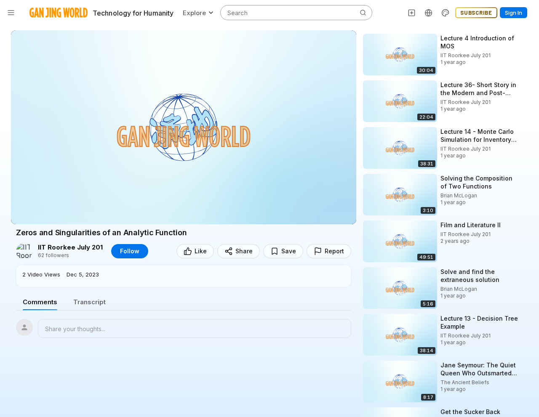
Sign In (513, 12)
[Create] (412, 12)
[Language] (429, 12)
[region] (183, 127)
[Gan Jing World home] (58, 13)
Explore (194, 13)
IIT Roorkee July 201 (70, 247)
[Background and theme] (445, 12)
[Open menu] (11, 12)
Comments (40, 302)
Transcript (89, 302)
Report (334, 251)
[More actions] (526, 38)
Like (201, 251)
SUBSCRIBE (476, 12)
